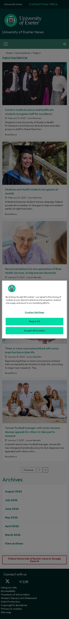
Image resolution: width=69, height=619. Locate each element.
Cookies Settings (34, 312)
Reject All (34, 321)
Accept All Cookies (34, 330)
